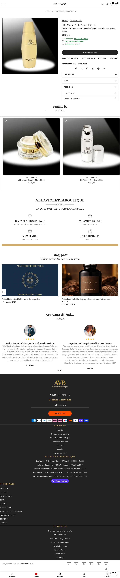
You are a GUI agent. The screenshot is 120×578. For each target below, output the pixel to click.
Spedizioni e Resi (69, 64)
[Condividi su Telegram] (98, 69)
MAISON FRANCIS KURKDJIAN (11, 511)
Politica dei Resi (60, 535)
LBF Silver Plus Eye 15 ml (90, 180)
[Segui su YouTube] (106, 564)
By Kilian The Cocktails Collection (31, 299)
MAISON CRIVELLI (6, 507)
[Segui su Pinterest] (99, 564)
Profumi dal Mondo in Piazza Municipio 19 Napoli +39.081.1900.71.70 (60, 476)
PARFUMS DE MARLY (7, 515)
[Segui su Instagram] (84, 564)
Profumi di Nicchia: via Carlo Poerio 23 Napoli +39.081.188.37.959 (60, 469)
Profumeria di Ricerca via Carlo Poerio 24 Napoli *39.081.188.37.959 (60, 472)
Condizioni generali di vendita (60, 531)
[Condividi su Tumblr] (93, 69)
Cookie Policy (60, 554)
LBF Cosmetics (76, 20)
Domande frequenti (60, 442)
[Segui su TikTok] (106, 569)
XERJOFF (3, 523)
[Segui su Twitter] (76, 564)
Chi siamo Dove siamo (60, 434)
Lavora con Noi (60, 453)
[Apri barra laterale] (3, 292)
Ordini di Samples (60, 546)
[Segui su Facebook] (69, 564)
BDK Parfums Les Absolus (88, 299)
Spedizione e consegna (60, 542)
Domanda (82, 64)
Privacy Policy (60, 550)
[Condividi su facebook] (76, 69)
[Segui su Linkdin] (91, 564)
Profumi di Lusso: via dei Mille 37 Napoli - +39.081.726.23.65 (60, 465)
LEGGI (64, 31)
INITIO (2, 500)
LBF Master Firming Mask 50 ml (30, 180)
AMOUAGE (4, 488)
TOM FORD (4, 519)
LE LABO (3, 504)
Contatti (60, 445)
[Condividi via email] (104, 69)
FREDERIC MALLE (6, 496)
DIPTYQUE (4, 492)
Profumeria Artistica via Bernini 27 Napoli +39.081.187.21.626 (60, 461)
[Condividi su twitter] (82, 69)
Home (46, 11)
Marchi (60, 449)
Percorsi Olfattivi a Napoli (60, 438)
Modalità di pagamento (60, 538)
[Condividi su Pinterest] (87, 69)
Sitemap (60, 558)
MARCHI (65, 20)
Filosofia (60, 430)
